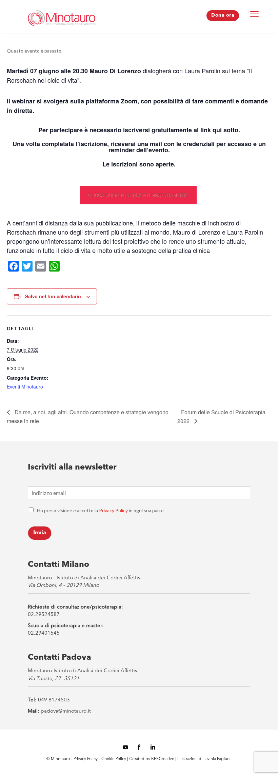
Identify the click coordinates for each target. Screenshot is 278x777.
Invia (39, 533)
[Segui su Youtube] (125, 747)
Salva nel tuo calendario (53, 296)
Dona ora (222, 15)
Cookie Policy (114, 759)
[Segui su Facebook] (139, 747)
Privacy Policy (113, 510)
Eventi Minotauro (25, 386)
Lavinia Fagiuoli (217, 759)
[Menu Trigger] (254, 13)
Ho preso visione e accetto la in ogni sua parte (100, 510)
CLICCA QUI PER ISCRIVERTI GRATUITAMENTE (138, 195)
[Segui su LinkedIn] (152, 747)
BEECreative (162, 759)
